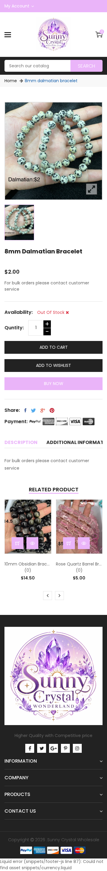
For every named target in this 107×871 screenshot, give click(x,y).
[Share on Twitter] (33, 410)
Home (10, 81)
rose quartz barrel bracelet (79, 564)
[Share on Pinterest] (52, 410)
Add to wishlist (53, 365)
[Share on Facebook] (25, 410)
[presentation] (47, 595)
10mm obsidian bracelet (27, 564)
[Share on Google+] (42, 410)
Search (86, 66)
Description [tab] (20, 442)
